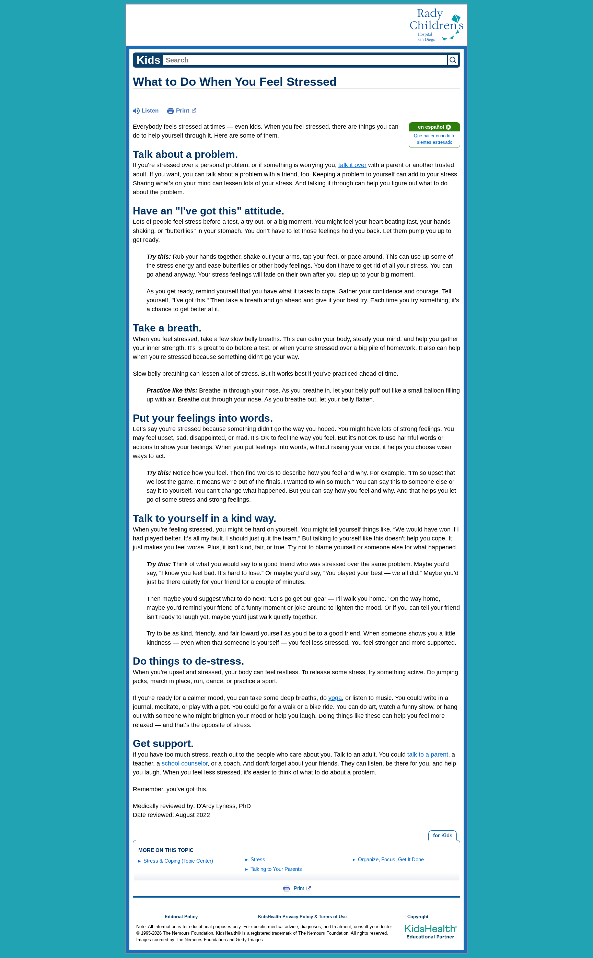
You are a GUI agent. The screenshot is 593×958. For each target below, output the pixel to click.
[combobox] (305, 60)
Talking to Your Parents (276, 869)
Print (182, 110)
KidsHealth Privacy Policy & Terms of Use (302, 916)
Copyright (417, 916)
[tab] (442, 835)
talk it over (352, 165)
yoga (335, 697)
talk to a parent (427, 754)
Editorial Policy (181, 916)
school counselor (185, 763)
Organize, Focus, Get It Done (391, 859)
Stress (258, 859)
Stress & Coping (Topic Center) (178, 861)
